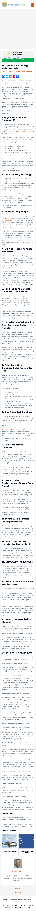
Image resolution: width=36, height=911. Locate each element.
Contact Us (22, 905)
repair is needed (23, 557)
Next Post (18, 892)
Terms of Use (27, 907)
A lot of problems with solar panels (11, 429)
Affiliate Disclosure (17, 907)
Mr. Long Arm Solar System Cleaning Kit (19, 131)
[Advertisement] (18, 28)
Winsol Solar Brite (7, 220)
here (31, 83)
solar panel (17, 71)
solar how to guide (8, 71)
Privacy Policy (29, 905)
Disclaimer (7, 907)
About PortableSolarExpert (10, 905)
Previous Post (18, 888)
